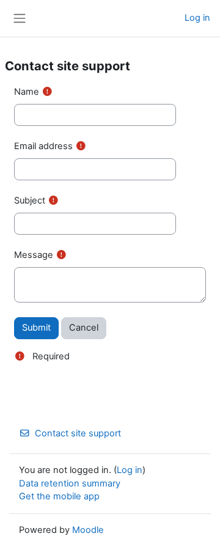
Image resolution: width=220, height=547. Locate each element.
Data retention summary (69, 483)
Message (33, 254)
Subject (29, 200)
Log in (197, 17)
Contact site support (78, 433)
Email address (43, 146)
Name (26, 91)
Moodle (88, 529)
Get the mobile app (59, 496)
